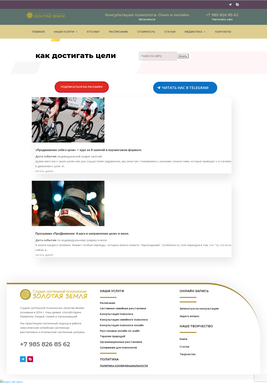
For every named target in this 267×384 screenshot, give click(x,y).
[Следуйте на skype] (237, 4)
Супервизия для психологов (118, 347)
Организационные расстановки (121, 342)
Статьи (169, 31)
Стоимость (146, 31)
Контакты (223, 31)
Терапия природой (112, 336)
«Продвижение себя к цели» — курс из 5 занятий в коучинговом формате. (88, 150)
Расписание (118, 31)
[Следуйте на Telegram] (230, 4)
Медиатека (193, 31)
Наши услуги (64, 31)
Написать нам (222, 19)
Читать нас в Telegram (185, 87)
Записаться (147, 19)
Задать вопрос (189, 316)
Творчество (188, 354)
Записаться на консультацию (199, 308)
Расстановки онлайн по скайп (120, 331)
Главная (38, 31)
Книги (183, 339)
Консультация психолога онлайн (122, 325)
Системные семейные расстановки (123, 308)
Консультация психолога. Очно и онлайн (147, 15)
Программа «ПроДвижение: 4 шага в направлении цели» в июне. (82, 234)
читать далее (44, 171)
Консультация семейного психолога (124, 319)
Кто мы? (93, 31)
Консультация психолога (116, 314)
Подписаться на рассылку (82, 86)
